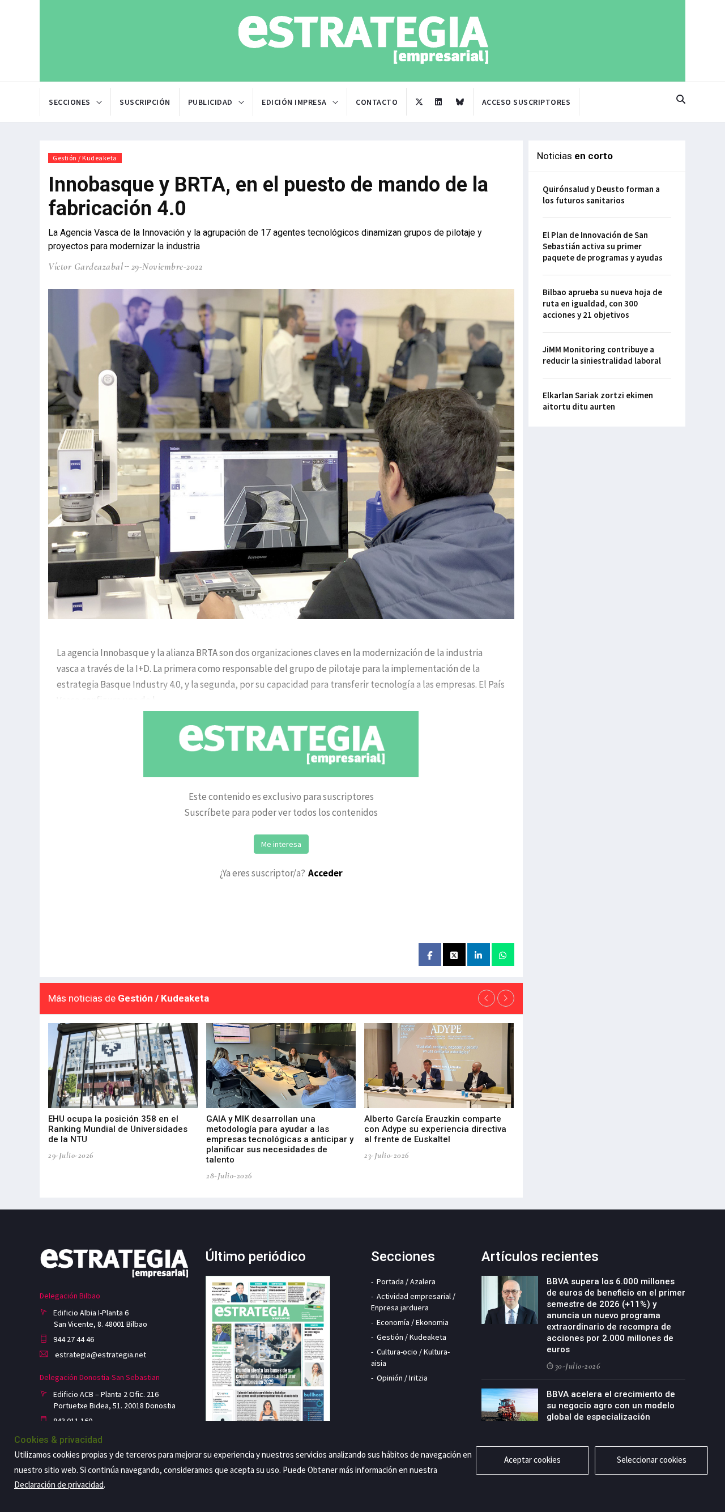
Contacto (377, 102)
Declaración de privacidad (59, 1484)
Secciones (70, 102)
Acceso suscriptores (526, 102)
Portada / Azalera (406, 1281)
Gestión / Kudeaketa (85, 158)
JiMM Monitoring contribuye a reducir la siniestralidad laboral (602, 355)
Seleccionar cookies (651, 1459)
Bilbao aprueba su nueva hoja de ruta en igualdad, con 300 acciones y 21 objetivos (602, 303)
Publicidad (210, 102)
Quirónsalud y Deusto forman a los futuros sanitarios (601, 195)
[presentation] (486, 998)
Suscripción (145, 102)
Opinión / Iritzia (402, 1378)
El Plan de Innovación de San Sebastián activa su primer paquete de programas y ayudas (603, 246)
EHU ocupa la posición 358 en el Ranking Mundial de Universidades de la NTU (117, 1129)
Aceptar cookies (532, 1459)
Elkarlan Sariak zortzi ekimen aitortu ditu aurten (598, 401)
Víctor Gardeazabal (85, 266)
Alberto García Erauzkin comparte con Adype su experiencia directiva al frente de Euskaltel (435, 1129)
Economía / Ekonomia (413, 1322)
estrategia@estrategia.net (99, 1354)
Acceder (325, 873)
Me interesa (281, 844)
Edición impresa (294, 102)
